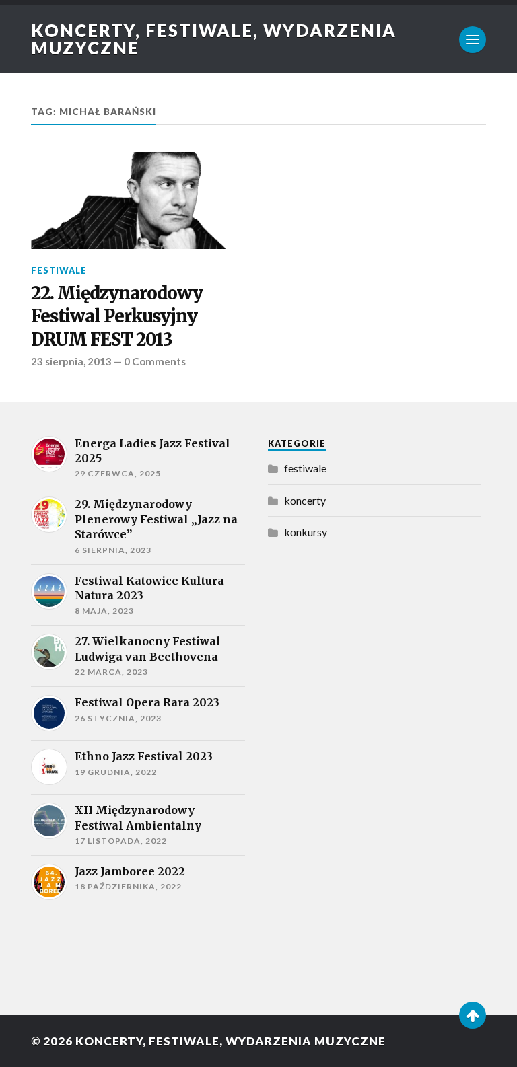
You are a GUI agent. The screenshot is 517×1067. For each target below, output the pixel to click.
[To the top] (472, 1015)
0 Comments (155, 361)
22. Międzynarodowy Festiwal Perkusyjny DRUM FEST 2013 (117, 317)
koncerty (305, 500)
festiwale (59, 270)
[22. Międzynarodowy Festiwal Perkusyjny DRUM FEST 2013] (138, 200)
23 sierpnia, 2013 (71, 361)
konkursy (305, 531)
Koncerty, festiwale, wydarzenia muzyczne (214, 39)
